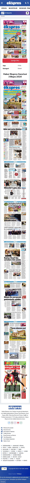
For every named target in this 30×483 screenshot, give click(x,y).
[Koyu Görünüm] (25, 3)
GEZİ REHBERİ (12, 453)
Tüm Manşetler (7, 437)
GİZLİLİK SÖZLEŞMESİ (8, 460)
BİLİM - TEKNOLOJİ (13, 447)
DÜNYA (20, 451)
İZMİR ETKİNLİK (17, 455)
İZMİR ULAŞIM (6, 457)
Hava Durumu (7, 429)
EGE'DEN (13, 449)
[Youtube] (18, 422)
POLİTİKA (5, 458)
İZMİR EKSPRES (7, 445)
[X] (12, 422)
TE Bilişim (19, 474)
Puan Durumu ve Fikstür (9, 435)
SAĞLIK (13, 451)
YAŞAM (18, 458)
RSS (5, 468)
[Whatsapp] (21, 422)
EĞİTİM (5, 453)
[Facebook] (9, 422)
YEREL (19, 449)
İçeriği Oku (15, 60)
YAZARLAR (6, 451)
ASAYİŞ (23, 447)
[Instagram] (15, 422)
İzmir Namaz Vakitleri (8, 431)
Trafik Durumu (7, 433)
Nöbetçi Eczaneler (8, 427)
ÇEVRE (26, 451)
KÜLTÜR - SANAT (17, 457)
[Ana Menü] (2, 3)
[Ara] (28, 3)
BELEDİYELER (13, 8)
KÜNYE (25, 460)
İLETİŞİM (18, 460)
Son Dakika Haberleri (9, 439)
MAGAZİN (5, 449)
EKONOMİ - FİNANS (18, 445)
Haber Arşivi (6, 441)
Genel (3, 16)
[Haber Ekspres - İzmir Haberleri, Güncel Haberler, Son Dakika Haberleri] (14, 3)
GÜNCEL (4, 8)
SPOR (4, 447)
